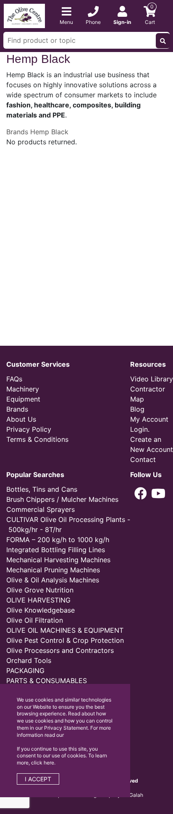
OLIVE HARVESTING (38, 600)
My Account (149, 419)
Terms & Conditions (37, 439)
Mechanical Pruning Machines (53, 570)
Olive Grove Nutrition (39, 590)
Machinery (22, 389)
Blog (137, 409)
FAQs (14, 379)
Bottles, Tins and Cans (41, 489)
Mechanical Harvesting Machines (58, 560)
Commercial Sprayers (40, 509)
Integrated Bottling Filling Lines (55, 549)
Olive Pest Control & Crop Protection (65, 640)
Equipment (23, 399)
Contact (143, 459)
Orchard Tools (28, 660)
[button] (140, 493)
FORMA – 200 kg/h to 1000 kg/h (57, 539)
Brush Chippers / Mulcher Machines (62, 499)
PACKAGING (25, 670)
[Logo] (24, 15)
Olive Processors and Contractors (60, 650)
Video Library (151, 379)
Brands (17, 132)
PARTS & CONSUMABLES (46, 680)
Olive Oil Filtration (34, 620)
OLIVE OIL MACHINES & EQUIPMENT (64, 630)
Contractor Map (147, 394)
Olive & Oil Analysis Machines (52, 580)
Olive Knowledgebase (40, 610)
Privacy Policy (28, 429)
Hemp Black (49, 132)
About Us (21, 419)
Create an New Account (151, 444)
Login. (139, 429)
